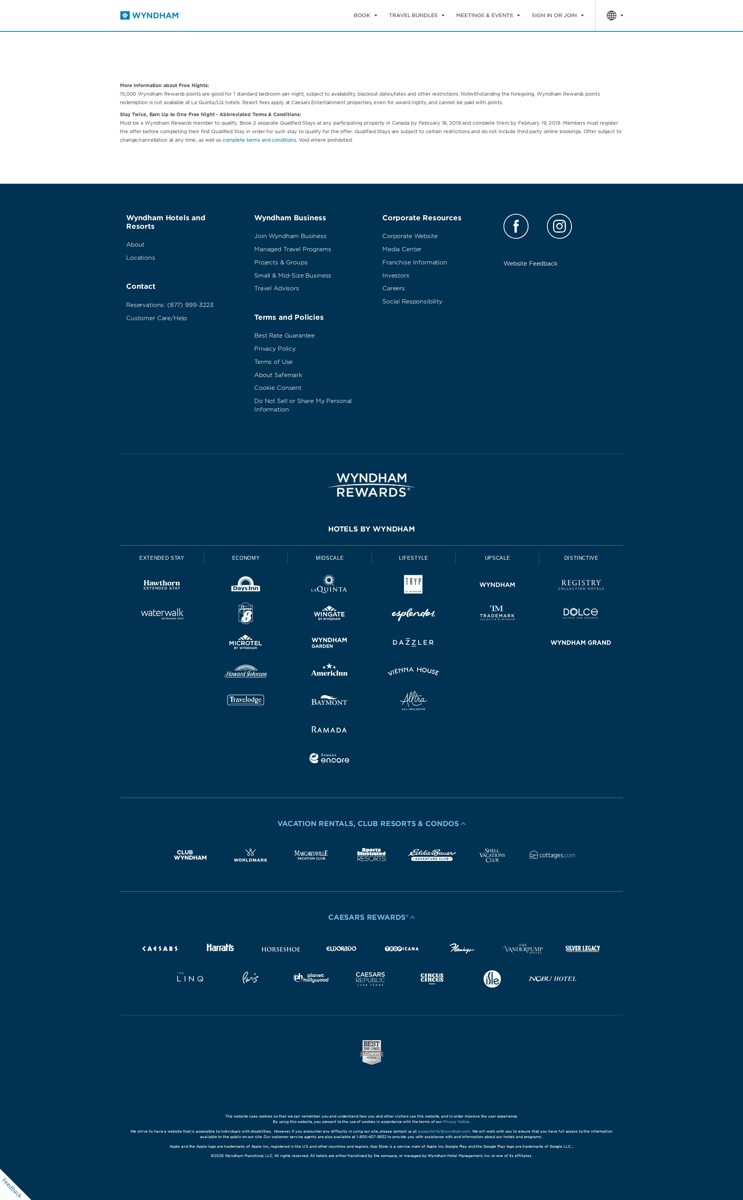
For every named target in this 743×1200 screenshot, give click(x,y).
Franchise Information (414, 262)
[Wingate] (329, 615)
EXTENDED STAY (161, 558)
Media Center (401, 249)
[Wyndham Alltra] (413, 702)
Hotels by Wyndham (371, 529)
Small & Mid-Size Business (292, 275)
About (135, 244)
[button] (371, 823)
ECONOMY (246, 558)
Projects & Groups (280, 262)
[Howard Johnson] (246, 673)
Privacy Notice (456, 1121)
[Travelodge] (246, 702)
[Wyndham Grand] (581, 644)
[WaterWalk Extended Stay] (162, 615)
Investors (395, 275)
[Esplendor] (413, 615)
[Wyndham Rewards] (371, 485)
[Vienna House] (413, 673)
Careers (393, 288)
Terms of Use (273, 361)
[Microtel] (246, 644)
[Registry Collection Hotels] (581, 586)
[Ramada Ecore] (329, 760)
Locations (140, 257)
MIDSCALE (330, 558)
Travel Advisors (276, 288)
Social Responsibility (412, 301)
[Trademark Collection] (497, 615)
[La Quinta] (329, 586)
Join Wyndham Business (290, 236)
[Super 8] (246, 615)
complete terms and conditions (259, 140)
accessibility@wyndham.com (444, 1131)
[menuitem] (365, 15)
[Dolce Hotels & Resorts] (581, 615)
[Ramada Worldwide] (329, 731)
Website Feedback (530, 263)
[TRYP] (413, 586)
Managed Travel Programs (292, 249)
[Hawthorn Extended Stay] (162, 586)
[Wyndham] (497, 586)
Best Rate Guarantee (284, 335)
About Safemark (278, 375)
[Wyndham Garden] (329, 644)
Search (589, 44)
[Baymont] (329, 702)
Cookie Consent (277, 387)
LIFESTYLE (413, 558)
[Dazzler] (413, 644)
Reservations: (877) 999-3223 (170, 305)
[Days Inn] (246, 586)
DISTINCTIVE (581, 558)
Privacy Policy (275, 348)
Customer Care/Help (156, 318)
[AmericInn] (329, 673)
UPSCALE (497, 558)
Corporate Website (409, 236)
